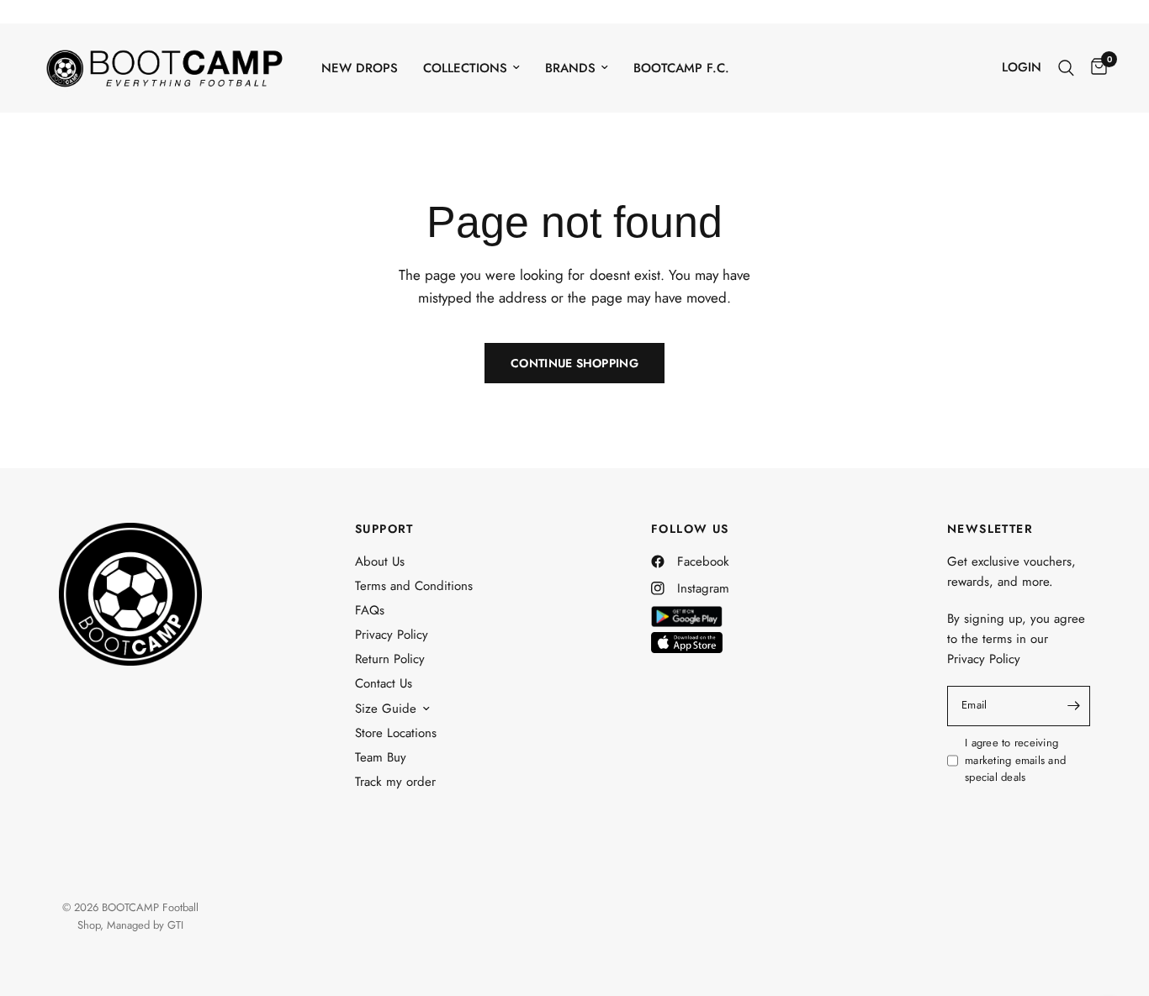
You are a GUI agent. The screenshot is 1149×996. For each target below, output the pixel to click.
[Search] (1066, 68)
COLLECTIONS (465, 68)
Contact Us (383, 683)
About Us (380, 561)
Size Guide (385, 708)
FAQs (369, 610)
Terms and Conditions (414, 586)
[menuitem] (359, 68)
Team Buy (380, 757)
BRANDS (570, 68)
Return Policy (390, 659)
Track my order (395, 781)
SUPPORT (384, 529)
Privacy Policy (391, 634)
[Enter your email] (1073, 706)
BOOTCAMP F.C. (681, 68)
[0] (1095, 68)
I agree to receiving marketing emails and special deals (1015, 760)
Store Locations (396, 733)
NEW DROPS (359, 68)
